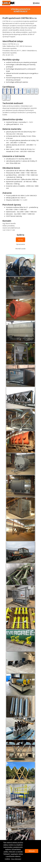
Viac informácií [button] (16, 859)
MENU (37, 3)
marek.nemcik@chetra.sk (11, 228)
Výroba (20, 240)
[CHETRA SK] (9, 4)
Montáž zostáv (20, 249)
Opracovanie (20, 244)
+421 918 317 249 (8, 230)
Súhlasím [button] (32, 851)
